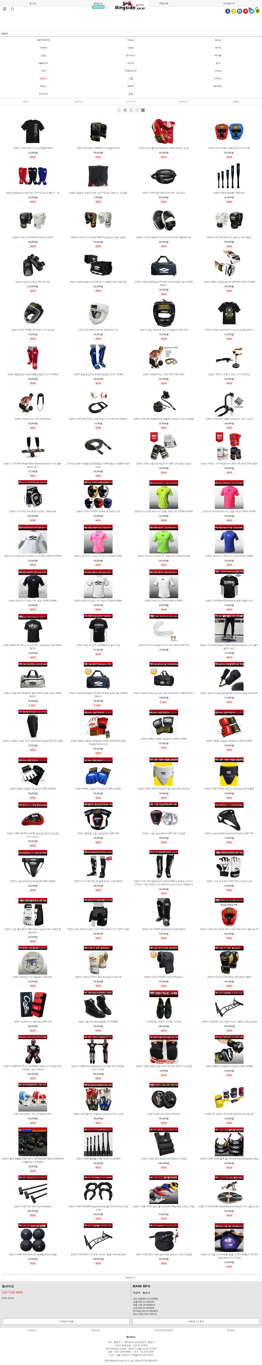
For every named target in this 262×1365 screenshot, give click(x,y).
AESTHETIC (43, 40)
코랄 (131, 78)
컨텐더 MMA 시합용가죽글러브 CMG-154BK (163, 738)
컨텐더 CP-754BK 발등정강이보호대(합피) (164, 929)
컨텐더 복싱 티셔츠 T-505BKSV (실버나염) (98, 645)
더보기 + (131, 1277)
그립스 (43, 55)
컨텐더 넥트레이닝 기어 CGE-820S (33, 419)
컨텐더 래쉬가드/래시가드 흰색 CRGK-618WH (98, 600)
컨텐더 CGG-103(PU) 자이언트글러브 (163, 977)
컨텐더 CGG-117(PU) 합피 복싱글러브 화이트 (98, 977)
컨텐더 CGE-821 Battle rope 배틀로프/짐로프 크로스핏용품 (163, 419)
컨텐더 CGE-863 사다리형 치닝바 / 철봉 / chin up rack (229, 1021)
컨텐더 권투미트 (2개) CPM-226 (163, 1114)
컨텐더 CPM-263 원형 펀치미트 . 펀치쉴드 (163, 193)
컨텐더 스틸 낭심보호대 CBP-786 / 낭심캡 (163, 833)
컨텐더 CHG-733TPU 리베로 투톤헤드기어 (98, 511)
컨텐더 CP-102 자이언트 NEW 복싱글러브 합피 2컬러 (98, 237)
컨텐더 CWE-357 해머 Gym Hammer (33, 1206)
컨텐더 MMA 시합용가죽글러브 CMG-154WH (33, 788)
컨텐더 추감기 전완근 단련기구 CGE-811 (229, 374)
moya (131, 47)
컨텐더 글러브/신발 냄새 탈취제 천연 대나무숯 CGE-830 (229, 693)
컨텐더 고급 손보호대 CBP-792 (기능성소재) (229, 881)
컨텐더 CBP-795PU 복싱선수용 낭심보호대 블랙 (229, 788)
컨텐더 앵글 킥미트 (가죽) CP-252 (32, 282)
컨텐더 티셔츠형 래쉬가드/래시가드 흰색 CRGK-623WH (32, 556)
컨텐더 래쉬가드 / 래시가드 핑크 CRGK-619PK (98, 556)
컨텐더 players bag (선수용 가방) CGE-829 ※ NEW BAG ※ (163, 693)
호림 (131, 93)
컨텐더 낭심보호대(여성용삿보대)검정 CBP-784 (229, 833)
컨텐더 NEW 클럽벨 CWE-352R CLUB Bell (98, 1158)
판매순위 (183, 101)
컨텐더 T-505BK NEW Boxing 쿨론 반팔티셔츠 (229, 600)
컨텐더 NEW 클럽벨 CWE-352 (229, 193)
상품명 (236, 101)
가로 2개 (131, 110)
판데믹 (130, 86)
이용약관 (95, 1330)
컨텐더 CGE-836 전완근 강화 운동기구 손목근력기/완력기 (98, 419)
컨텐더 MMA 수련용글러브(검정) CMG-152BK (229, 1066)
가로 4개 (143, 110)
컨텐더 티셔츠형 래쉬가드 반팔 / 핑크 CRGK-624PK (229, 511)
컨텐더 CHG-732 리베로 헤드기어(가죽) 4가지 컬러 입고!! (229, 929)
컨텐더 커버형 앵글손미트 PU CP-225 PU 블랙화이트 (163, 237)
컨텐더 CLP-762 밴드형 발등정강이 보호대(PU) (98, 881)
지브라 (218, 70)
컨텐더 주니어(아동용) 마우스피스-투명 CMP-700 (163, 645)
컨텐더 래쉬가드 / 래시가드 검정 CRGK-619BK (33, 600)
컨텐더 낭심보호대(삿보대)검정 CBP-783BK (32, 881)
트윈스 (43, 86)
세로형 (119, 110)
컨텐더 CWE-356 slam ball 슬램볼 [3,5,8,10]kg (33, 1254)
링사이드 (130, 55)
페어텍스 (218, 86)
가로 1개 (125, 110)
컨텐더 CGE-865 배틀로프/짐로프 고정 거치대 (229, 419)
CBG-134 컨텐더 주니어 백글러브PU (33, 1114)
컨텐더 (43, 78)
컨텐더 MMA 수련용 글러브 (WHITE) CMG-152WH (229, 282)
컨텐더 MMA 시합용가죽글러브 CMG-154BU (98, 788)
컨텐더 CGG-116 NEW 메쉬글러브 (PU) (32, 237)
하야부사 (43, 93)
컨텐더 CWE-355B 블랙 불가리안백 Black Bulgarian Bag (229, 1158)
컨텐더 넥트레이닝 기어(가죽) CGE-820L (164, 374)
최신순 (26, 101)
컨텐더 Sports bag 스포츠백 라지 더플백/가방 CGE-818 (98, 282)
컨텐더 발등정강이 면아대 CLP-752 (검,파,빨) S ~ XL (33, 193)
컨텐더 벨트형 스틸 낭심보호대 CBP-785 (98, 833)
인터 (43, 70)
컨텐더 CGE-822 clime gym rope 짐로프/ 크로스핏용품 (164, 1254)
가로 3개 (137, 110)
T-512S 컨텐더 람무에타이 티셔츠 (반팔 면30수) (229, 330)
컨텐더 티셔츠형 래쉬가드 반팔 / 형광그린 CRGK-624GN (164, 511)
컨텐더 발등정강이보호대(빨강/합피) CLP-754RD (32, 374)
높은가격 (131, 101)
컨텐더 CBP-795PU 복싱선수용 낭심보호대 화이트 (164, 788)
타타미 (218, 78)
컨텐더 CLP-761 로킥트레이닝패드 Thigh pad (32, 511)
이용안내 (31, 1330)
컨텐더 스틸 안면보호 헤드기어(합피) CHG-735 (164, 330)
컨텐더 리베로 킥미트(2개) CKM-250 (33, 1021)
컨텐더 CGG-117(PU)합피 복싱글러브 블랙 (229, 977)
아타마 (130, 63)
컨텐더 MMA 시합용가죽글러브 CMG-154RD (229, 741)
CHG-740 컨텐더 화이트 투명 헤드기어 (98, 330)
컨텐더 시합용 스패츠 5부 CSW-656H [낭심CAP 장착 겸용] (33, 741)
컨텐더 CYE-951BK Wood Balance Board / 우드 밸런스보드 (229, 1206)
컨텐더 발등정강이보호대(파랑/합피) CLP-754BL (98, 374)
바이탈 (218, 55)
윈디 (218, 63)
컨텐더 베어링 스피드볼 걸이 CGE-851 (33, 977)
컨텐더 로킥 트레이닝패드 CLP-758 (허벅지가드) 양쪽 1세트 (98, 929)
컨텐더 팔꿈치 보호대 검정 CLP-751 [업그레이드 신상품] (98, 193)
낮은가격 (78, 101)
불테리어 (43, 63)
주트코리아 (131, 70)
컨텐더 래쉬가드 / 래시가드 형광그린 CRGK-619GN (163, 556)
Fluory (131, 40)
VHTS (218, 47)
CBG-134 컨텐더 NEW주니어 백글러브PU (98, 148)
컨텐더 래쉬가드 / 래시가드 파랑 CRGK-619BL (229, 556)
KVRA (43, 47)
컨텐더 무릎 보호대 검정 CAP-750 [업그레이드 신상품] (164, 1066)
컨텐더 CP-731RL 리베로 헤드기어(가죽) (229, 148)
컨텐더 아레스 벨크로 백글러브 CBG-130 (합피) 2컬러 (163, 463)
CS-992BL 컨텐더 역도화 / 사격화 (164, 1021)
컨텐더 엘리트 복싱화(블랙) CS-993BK (98, 1021)
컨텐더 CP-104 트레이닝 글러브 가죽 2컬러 (229, 237)
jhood (218, 40)
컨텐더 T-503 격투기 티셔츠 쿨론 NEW (33, 148)
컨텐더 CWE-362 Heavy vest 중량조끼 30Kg (164, 1158)
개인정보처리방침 (163, 1330)
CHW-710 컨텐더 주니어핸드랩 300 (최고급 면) (229, 1114)
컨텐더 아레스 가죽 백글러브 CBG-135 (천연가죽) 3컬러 (229, 463)
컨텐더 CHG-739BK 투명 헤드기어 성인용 (32, 330)
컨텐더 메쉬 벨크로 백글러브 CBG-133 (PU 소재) (164, 148)
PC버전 (231, 1330)
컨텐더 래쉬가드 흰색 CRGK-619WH (164, 600)
